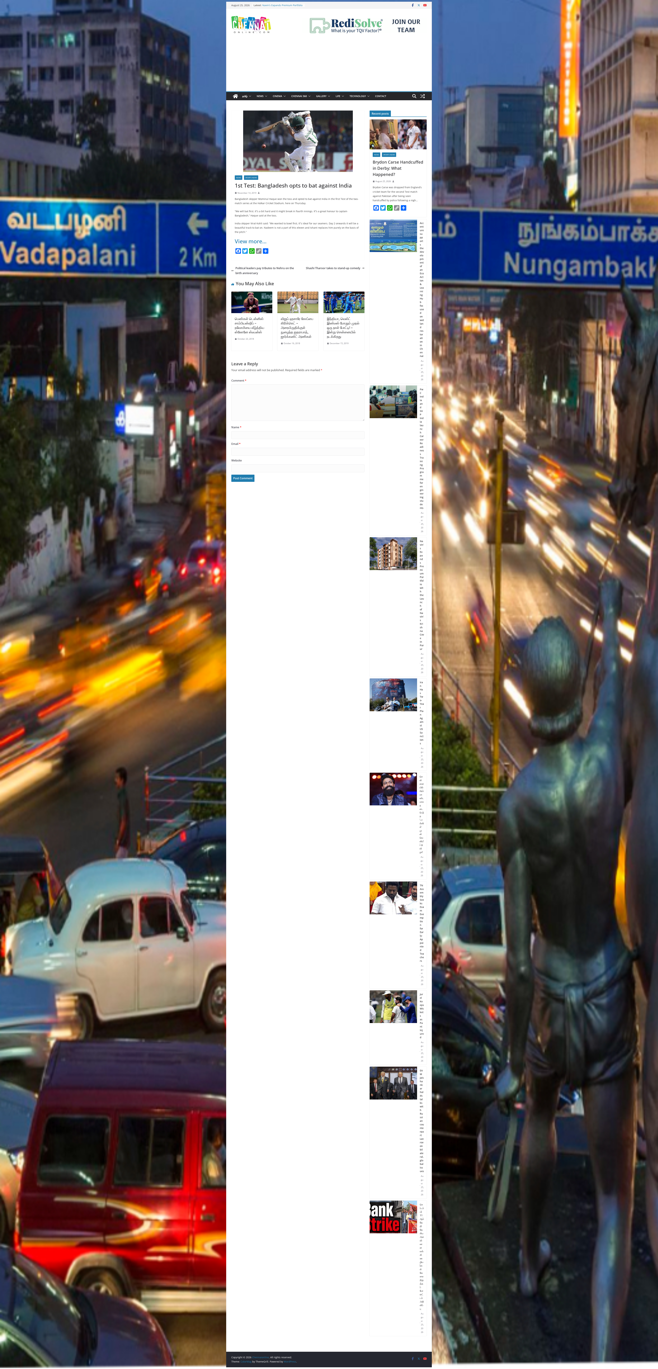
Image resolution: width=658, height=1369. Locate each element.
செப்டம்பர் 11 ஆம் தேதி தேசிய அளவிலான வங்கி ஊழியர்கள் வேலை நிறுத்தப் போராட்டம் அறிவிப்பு (422, 1256)
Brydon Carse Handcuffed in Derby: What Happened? (398, 168)
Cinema (277, 96)
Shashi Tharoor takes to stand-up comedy (333, 268)
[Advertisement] (329, 66)
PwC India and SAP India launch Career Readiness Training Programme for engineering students (422, 449)
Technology (358, 96)
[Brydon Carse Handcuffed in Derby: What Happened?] (398, 134)
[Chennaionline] (235, 96)
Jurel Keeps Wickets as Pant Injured (422, 1016)
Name (236, 427)
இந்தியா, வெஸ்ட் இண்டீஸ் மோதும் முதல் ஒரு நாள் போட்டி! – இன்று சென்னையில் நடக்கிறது (343, 327)
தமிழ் (244, 96)
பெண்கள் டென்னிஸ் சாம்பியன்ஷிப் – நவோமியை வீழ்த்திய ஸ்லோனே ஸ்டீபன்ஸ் (249, 325)
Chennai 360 (299, 96)
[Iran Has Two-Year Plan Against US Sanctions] (393, 724)
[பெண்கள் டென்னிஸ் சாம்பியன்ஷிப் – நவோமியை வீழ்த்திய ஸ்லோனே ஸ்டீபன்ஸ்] (251, 294)
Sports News (251, 177)
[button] (249, 96)
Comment (238, 380)
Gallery (321, 96)
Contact (380, 96)
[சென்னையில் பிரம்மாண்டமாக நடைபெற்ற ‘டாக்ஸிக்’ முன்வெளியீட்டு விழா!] (393, 826)
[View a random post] (422, 96)
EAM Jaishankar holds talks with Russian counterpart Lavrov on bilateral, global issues (422, 1121)
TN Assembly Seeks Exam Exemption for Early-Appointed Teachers (422, 923)
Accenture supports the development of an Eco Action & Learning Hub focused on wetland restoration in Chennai (422, 289)
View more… (251, 241)
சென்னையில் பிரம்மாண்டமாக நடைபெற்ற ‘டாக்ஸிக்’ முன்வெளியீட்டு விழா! (422, 814)
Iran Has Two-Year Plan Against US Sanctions (422, 713)
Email (236, 444)
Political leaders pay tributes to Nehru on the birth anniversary (264, 270)
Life (338, 96)
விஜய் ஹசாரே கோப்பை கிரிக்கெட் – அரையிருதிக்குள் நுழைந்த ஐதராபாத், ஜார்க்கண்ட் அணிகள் (297, 327)
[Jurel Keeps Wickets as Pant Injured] (393, 1027)
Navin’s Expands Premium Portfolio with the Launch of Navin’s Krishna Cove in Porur (282, 5)
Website (236, 460)
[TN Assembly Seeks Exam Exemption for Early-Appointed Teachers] (393, 935)
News (260, 96)
